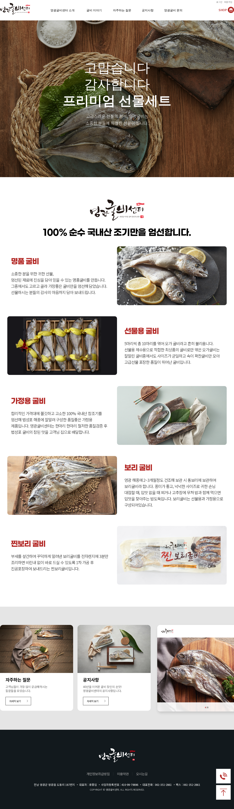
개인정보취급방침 (98, 774)
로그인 (219, 2)
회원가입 (228, 2)
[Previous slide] (102, 145)
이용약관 (123, 774)
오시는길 (142, 774)
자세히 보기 (15, 701)
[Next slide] (131, 146)
